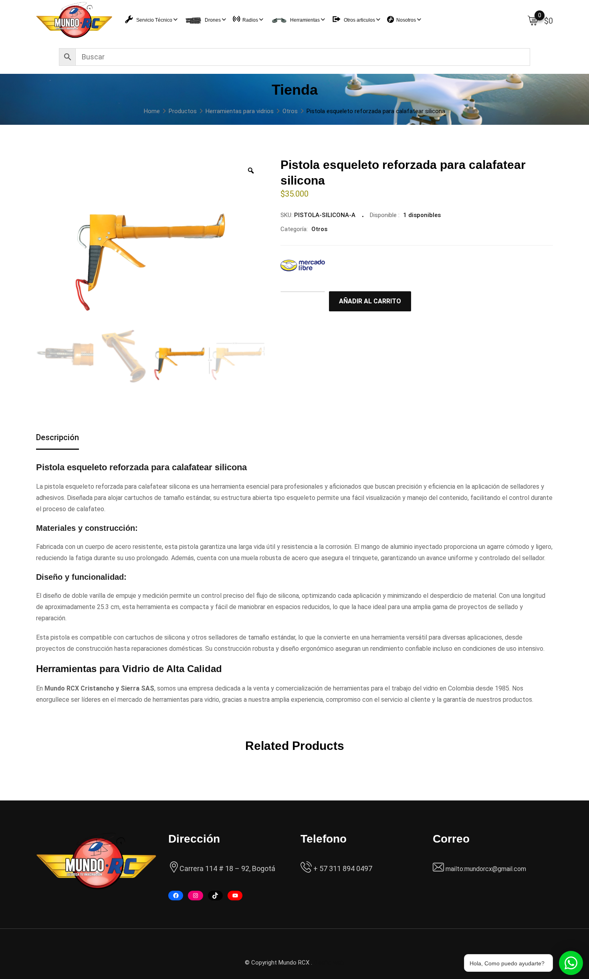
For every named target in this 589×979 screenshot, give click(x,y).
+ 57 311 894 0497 (342, 868)
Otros (319, 229)
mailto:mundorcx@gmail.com (486, 869)
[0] (533, 20)
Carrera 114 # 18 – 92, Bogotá (227, 868)
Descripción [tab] (57, 437)
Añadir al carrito (370, 301)
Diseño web (329, 962)
